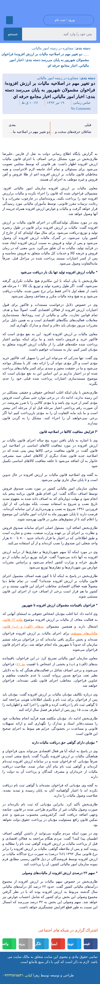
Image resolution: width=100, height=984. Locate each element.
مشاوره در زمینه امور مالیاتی (53, 48)
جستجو (13, 34)
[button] (9, 20)
